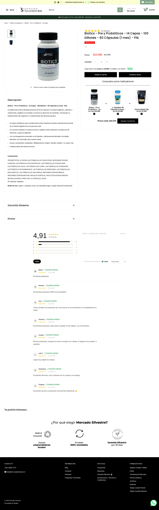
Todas (37, 261)
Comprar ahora (135, 75)
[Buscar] (120, 9)
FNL (85, 47)
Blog (66, 468)
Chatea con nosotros (97, 2)
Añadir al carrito (101, 75)
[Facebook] (59, 2)
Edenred (133, 484)
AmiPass (133, 481)
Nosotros (68, 474)
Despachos (101, 468)
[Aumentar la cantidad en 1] (107, 62)
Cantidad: (88, 62)
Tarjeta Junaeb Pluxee (137, 488)
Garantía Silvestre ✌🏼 (105, 474)
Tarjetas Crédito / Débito (138, 468)
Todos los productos (16, 23)
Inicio (6, 23)
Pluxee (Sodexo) (136, 478)
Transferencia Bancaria (138, 474)
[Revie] (105, 261)
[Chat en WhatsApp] (153, 503)
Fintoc (132, 471)
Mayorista (100, 471)
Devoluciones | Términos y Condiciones (106, 479)
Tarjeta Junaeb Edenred (138, 491)
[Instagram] (55, 2)
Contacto (68, 471)
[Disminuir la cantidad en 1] (95, 62)
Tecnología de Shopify (11, 503)
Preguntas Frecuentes (73, 478)
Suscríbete (149, 2)
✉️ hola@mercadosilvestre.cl (73, 2)
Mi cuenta (131, 11)
